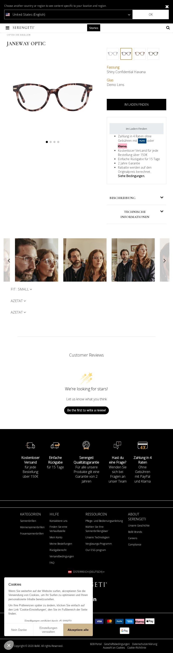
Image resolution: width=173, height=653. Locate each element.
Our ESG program (95, 550)
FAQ (52, 562)
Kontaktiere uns (58, 521)
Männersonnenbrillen (32, 527)
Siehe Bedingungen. (131, 176)
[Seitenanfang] (167, 644)
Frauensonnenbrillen (32, 533)
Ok (151, 14)
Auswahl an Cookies (114, 647)
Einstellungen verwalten (48, 629)
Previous (8, 260)
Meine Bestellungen (61, 543)
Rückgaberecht (58, 550)
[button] (9, 645)
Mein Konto (56, 537)
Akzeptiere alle (78, 629)
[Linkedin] (94, 600)
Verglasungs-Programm (98, 543)
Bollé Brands (135, 532)
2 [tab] (51, 142)
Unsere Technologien (97, 537)
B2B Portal (96, 644)
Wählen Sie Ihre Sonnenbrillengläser (96, 529)
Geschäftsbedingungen (117, 644)
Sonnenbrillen (28, 521)
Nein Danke (19, 629)
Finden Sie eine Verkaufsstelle (58, 529)
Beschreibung (122, 198)
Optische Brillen (18, 34)
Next (164, 260)
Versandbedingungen (62, 556)
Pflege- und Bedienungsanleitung (104, 521)
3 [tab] (54, 142)
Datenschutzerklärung (144, 644)
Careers (132, 538)
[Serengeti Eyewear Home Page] (24, 27)
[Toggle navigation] (8, 27)
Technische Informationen (134, 214)
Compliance (134, 544)
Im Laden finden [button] (136, 104)
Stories (93, 28)
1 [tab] (47, 142)
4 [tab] (58, 142)
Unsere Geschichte (139, 525)
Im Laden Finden (136, 129)
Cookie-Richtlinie (136, 647)
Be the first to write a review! (86, 410)
